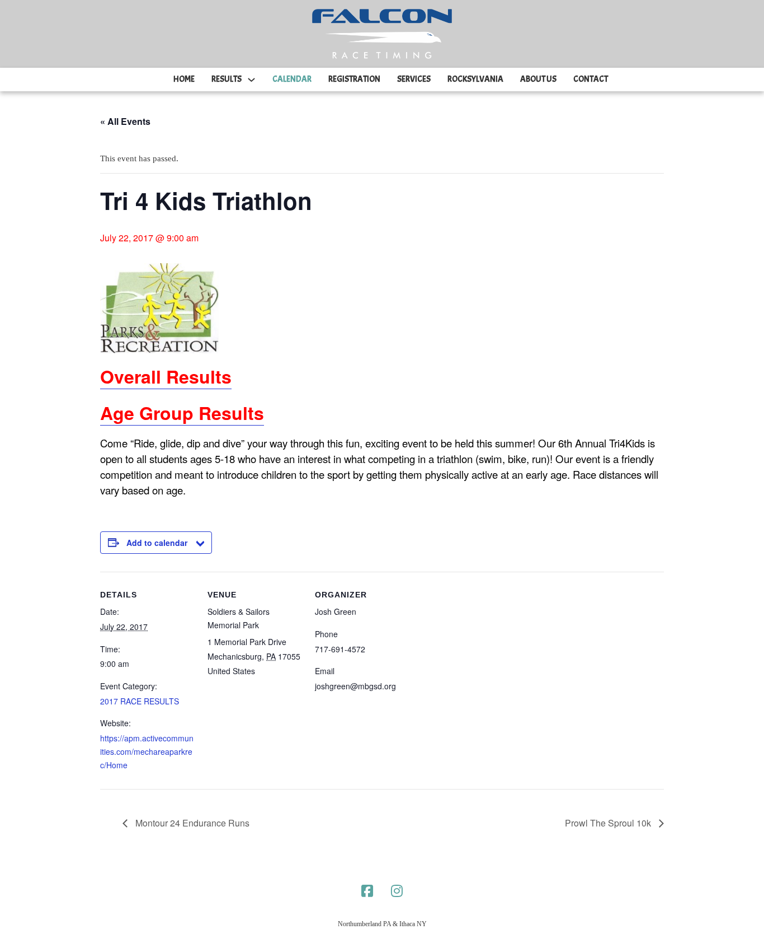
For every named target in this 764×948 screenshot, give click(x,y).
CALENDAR (292, 79)
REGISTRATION (354, 79)
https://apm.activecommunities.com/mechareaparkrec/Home (147, 751)
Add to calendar (156, 542)
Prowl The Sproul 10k (609, 822)
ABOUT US (538, 79)
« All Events (125, 121)
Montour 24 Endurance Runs (191, 822)
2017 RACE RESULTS (139, 701)
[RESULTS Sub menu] (251, 80)
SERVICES (414, 79)
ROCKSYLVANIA (475, 79)
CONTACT (590, 79)
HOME (184, 79)
